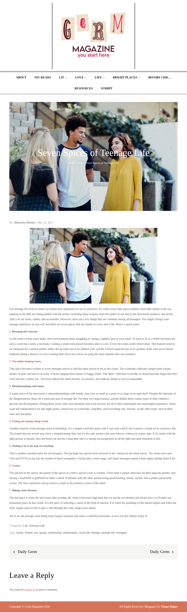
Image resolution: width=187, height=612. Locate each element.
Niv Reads (43, 77)
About (21, 77)
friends (29, 532)
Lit (61, 77)
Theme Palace (169, 606)
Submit (106, 88)
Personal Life (37, 525)
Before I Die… (159, 77)
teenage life (108, 532)
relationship (55, 532)
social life (84, 532)
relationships (70, 532)
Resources (84, 88)
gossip (43, 532)
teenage (95, 532)
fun (36, 532)
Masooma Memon (24, 222)
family (19, 532)
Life (98, 77)
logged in (29, 589)
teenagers (121, 532)
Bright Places (125, 77)
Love (79, 77)
